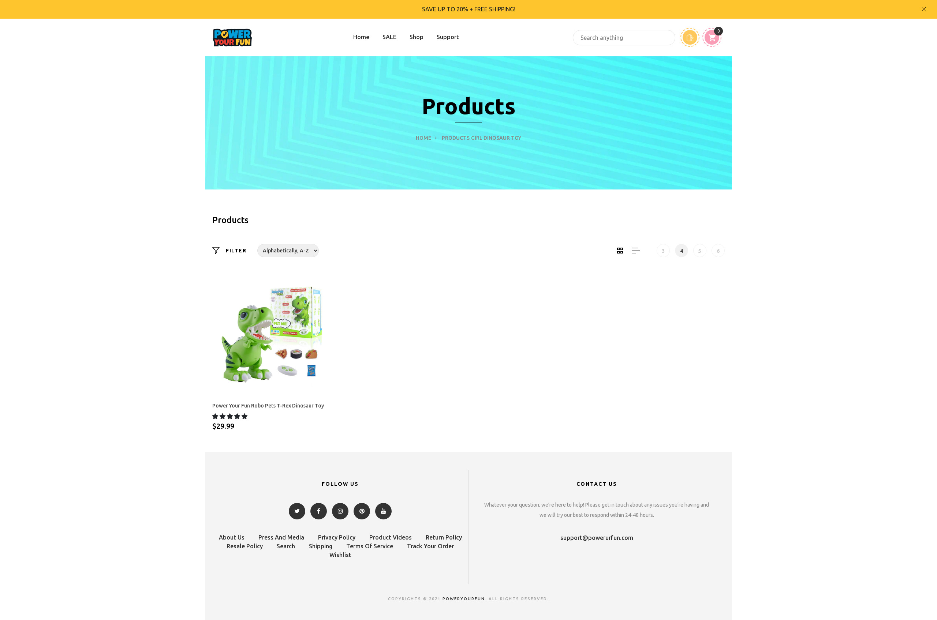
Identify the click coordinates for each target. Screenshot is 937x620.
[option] (468, 9)
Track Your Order (430, 546)
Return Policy (444, 537)
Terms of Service (369, 546)
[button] (230, 416)
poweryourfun (464, 599)
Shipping (320, 546)
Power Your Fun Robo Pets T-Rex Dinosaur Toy (268, 406)
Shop (416, 37)
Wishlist (340, 555)
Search (286, 546)
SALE (389, 37)
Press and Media (281, 537)
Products (456, 138)
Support (448, 37)
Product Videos (390, 537)
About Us (231, 537)
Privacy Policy (336, 537)
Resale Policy (245, 546)
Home (361, 37)
